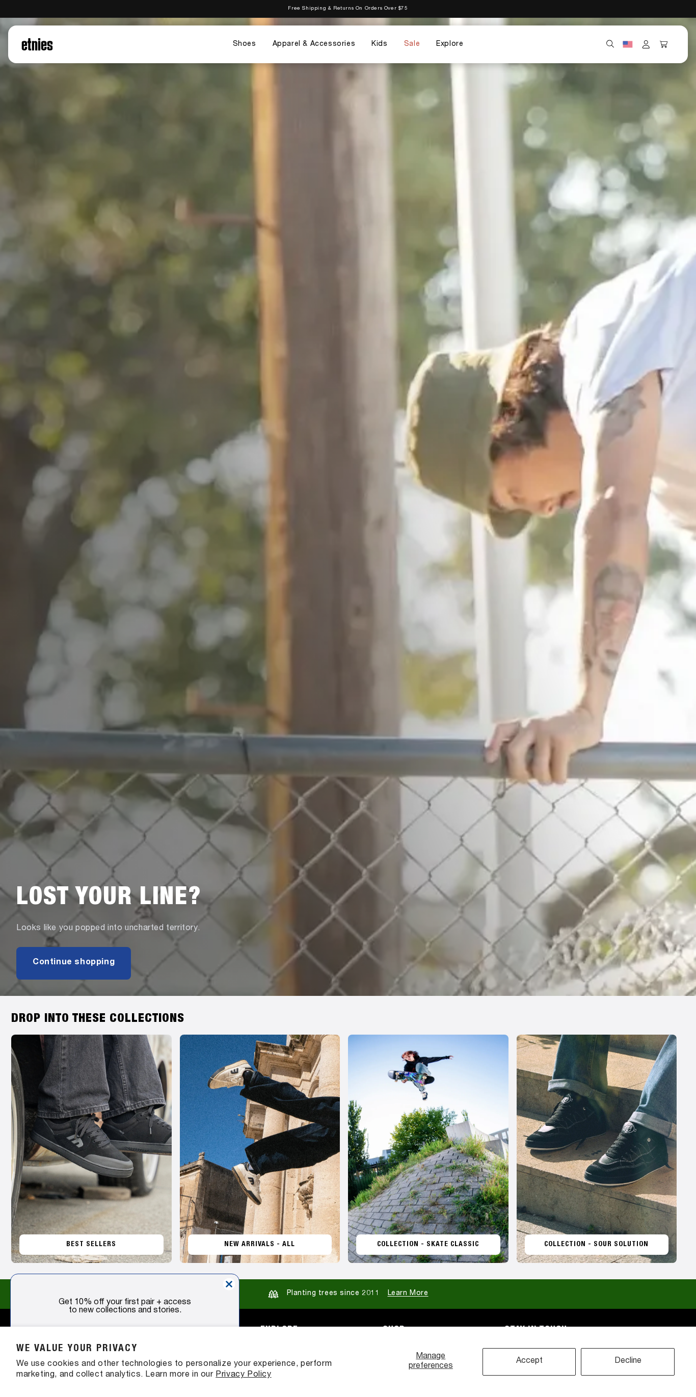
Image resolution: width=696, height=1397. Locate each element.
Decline (627, 1361)
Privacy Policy (243, 1375)
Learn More (408, 1293)
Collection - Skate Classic (428, 1244)
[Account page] (646, 44)
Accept (529, 1361)
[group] (348, 507)
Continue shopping (74, 963)
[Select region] (628, 44)
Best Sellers (91, 1244)
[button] (244, 44)
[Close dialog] (229, 1284)
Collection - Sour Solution (596, 1244)
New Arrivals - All (259, 1244)
